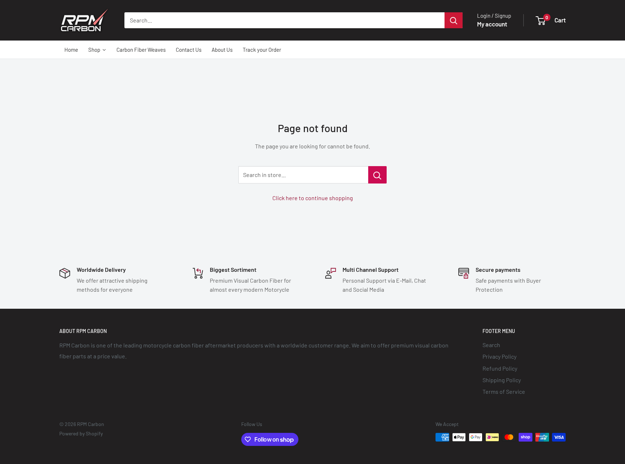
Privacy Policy (499, 356)
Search (491, 344)
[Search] (454, 20)
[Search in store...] (377, 175)
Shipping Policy (501, 379)
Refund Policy (499, 368)
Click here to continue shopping (312, 197)
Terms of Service (503, 391)
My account (492, 24)
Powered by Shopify (81, 433)
